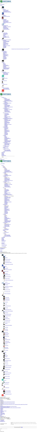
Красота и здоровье (7, 144)
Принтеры (6, 136)
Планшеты (6, 104)
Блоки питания (6, 127)
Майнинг (6, 123)
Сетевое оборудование (7, 120)
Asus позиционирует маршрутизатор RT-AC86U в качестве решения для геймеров (10, 407)
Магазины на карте (2, 421)
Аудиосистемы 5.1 (7, 114)
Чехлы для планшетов (7, 105)
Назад (4, 166)
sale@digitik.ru (2, 248)
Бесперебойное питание (8, 138)
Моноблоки (6, 119)
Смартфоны (4, 101)
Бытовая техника (5, 142)
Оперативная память (7, 131)
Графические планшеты (7, 141)
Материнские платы (7, 130)
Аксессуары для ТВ (7, 111)
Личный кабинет (4, 155)
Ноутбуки (6, 98)
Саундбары (6, 117)
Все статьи (1, 405)
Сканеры (6, 137)
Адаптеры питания (7, 99)
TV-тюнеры (6, 134)
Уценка (4, 151)
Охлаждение (6, 133)
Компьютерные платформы (8, 124)
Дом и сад (4, 145)
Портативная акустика (7, 116)
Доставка (3, 153)
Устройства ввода (7, 121)
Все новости (1, 400)
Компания (1, 408)
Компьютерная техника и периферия (8, 118)
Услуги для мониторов (7, 150)
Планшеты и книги (5, 103)
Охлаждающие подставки (8, 100)
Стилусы (6, 107)
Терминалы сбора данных (8, 140)
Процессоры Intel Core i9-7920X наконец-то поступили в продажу (8, 406)
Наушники (6, 115)
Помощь (1, 412)
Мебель (4, 147)
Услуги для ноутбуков (7, 149)
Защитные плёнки (7, 106)
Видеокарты (6, 128)
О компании (3, 152)
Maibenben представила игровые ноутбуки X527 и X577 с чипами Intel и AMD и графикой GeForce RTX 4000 (13, 404)
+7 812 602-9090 (2, 4)
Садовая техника (7, 146)
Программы (6, 126)
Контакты (1, 410)
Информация (2, 411)
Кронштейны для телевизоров (8, 109)
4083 (22, 427)
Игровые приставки (7, 110)
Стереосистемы (6, 113)
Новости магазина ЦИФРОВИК (5, 398)
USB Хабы (6, 125)
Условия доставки (2, 413)
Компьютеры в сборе (7, 122)
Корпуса (6, 129)
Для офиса (4, 135)
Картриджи (6, 139)
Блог (0, 415)
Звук (4, 112)
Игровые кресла (7, 148)
